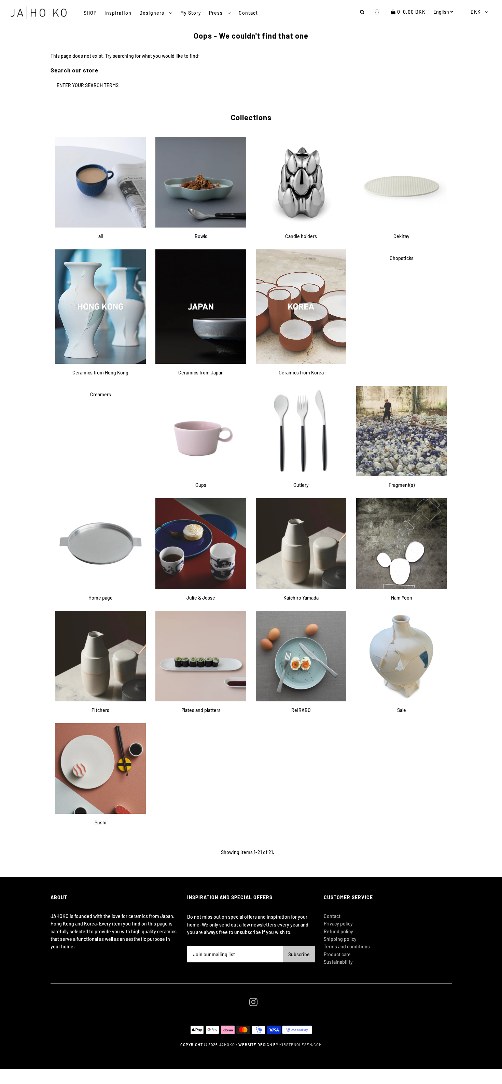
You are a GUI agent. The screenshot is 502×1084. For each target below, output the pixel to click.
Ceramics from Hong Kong (100, 372)
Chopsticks (402, 258)
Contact (248, 13)
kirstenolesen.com (300, 1044)
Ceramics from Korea (301, 372)
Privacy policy (338, 924)
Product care (337, 954)
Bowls (201, 236)
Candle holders (301, 236)
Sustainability (338, 962)
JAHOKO (227, 1044)
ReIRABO (301, 710)
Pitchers (100, 710)
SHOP (90, 13)
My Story (190, 13)
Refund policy (338, 931)
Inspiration (117, 13)
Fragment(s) (402, 485)
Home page (100, 598)
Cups (200, 485)
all (100, 236)
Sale (401, 710)
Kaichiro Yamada (301, 598)
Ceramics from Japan (201, 372)
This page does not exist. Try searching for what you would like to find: (125, 56)
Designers (152, 13)
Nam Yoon (401, 598)
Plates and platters (201, 710)
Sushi (101, 822)
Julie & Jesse (200, 598)
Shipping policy (340, 939)
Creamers (100, 394)
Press (216, 13)
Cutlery (301, 485)
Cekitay (401, 236)
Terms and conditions (347, 946)
